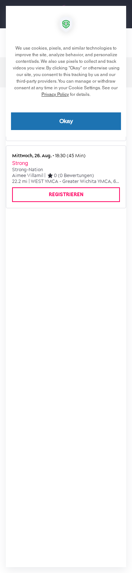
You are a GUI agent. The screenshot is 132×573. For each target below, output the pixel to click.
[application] (66, 286)
